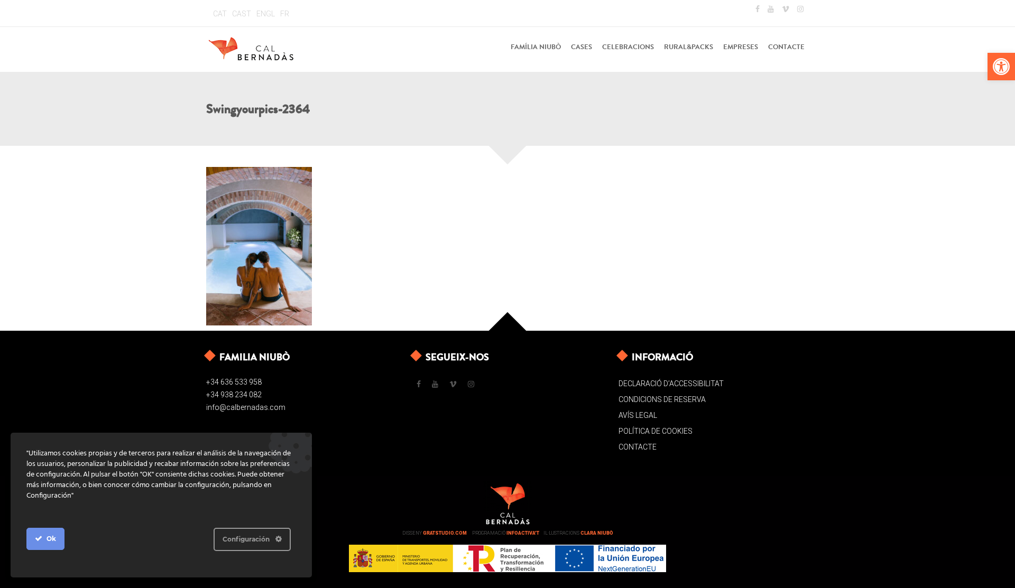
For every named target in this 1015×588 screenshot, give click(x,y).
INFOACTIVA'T (522, 533)
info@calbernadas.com (245, 407)
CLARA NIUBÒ (596, 533)
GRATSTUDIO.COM (445, 533)
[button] (1001, 66)
